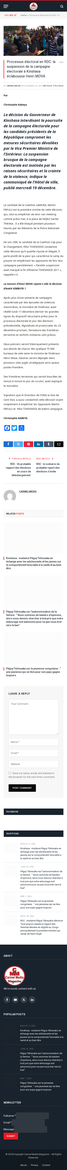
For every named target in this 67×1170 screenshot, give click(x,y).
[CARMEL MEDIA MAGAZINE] (33, 6)
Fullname (10, 1115)
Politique (58, 86)
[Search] (61, 6)
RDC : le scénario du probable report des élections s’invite (48, 468)
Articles (47, 86)
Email (8, 1122)
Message (9, 1129)
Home (24, 15)
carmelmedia (13, 86)
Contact (46, 1165)
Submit (11, 1136)
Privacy (34, 1165)
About (23, 1165)
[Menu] (6, 6)
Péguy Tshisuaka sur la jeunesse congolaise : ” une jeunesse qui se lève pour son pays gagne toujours (33, 672)
